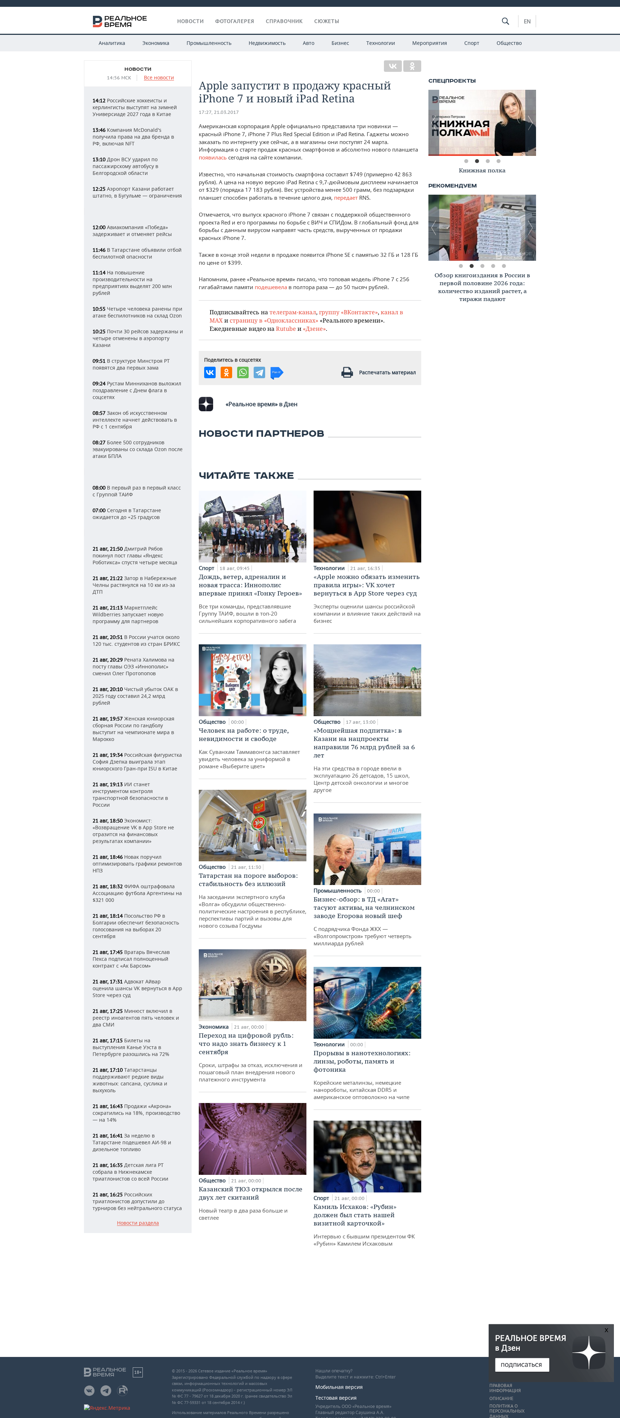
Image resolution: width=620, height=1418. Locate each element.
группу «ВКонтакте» (348, 312)
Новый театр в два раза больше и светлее (250, 1203)
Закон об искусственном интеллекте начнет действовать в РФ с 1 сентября (135, 419)
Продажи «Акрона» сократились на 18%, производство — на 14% (136, 1113)
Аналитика (112, 43)
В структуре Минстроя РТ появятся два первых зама (131, 364)
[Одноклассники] (412, 66)
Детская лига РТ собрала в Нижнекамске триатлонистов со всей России (130, 1172)
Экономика (155, 43)
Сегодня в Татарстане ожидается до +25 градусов (127, 513)
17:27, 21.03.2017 (219, 112)
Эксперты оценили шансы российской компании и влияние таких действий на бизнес (367, 598)
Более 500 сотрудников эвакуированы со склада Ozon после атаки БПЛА (138, 449)
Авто (308, 43)
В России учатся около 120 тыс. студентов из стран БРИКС (136, 640)
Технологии (380, 43)
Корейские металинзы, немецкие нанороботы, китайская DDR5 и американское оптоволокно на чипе (362, 1074)
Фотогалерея (234, 21)
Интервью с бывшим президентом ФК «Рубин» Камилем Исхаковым (364, 1224)
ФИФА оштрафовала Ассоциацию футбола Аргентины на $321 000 (137, 893)
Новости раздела (138, 1223)
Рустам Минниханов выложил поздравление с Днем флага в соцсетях (137, 390)
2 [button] (476, 161)
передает (346, 197)
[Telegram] (259, 372)
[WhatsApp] (243, 372)
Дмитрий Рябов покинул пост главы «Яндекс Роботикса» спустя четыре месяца (135, 555)
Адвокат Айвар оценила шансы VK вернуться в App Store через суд (137, 988)
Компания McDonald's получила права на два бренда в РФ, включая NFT (133, 136)
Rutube (286, 328)
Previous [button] (433, 123)
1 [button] (466, 161)
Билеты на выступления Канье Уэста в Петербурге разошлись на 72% (131, 1047)
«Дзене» (314, 328)
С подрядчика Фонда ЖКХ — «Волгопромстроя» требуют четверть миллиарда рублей (364, 921)
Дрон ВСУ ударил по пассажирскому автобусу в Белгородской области (125, 166)
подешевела (271, 287)
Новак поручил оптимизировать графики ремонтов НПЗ (137, 863)
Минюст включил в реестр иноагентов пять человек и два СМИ (136, 1017)
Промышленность (209, 43)
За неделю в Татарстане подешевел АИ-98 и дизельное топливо (132, 1142)
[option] (482, 123)
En (527, 21)
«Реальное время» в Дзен (261, 404)
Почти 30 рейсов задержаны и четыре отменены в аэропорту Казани (138, 338)
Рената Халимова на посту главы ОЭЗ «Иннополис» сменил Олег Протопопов (133, 666)
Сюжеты (326, 21)
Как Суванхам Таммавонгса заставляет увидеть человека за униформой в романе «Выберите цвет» (249, 748)
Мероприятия (429, 43)
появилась (213, 157)
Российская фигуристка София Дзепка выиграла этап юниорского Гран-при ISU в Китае (137, 761)
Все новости (159, 77)
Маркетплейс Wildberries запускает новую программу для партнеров (128, 614)
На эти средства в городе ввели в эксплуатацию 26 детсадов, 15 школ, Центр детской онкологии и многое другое (364, 759)
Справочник (284, 21)
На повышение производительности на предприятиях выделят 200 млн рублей (132, 282)
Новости (190, 21)
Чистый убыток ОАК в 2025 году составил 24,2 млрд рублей (135, 696)
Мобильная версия (339, 1387)
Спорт (471, 43)
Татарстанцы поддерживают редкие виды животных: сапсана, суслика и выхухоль (130, 1080)
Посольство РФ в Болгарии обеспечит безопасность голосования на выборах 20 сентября (136, 926)
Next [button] (530, 123)
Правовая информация (505, 1388)
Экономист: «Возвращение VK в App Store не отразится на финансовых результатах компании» (133, 830)
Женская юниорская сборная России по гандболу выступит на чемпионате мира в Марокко (133, 728)
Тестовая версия (336, 1397)
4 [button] (498, 161)
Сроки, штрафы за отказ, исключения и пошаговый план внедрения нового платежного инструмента (250, 1057)
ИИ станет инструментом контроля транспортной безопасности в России (130, 794)
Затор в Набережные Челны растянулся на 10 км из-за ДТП (135, 585)
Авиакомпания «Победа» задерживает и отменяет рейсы (132, 230)
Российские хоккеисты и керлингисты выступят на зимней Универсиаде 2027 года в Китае (135, 107)
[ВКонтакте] (393, 66)
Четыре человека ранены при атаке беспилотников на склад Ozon (137, 312)
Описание (501, 1398)
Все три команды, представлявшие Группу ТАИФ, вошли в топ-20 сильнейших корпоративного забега (250, 598)
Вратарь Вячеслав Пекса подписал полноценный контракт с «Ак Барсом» (131, 959)
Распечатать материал (387, 372)
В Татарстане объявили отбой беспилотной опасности (137, 253)
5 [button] (503, 266)
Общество (509, 43)
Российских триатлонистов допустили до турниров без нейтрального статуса (137, 1201)
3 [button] (487, 161)
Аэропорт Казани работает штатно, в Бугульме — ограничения (137, 192)
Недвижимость (267, 43)
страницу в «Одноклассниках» (274, 320)
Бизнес (340, 43)
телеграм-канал (292, 312)
